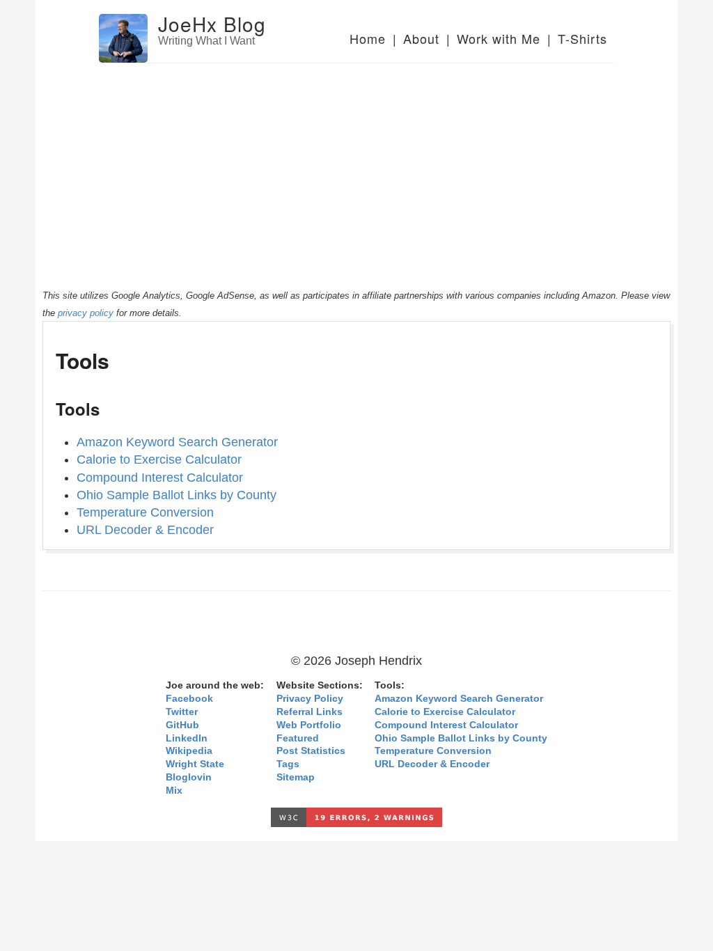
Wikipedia (189, 751)
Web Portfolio (308, 725)
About (421, 38)
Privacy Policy (309, 698)
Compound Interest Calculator (160, 478)
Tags (287, 764)
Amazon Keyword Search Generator (177, 442)
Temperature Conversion (145, 512)
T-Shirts (582, 38)
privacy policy (85, 313)
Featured (297, 738)
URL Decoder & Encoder (145, 530)
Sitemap (295, 777)
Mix (174, 790)
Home (368, 38)
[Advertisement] (356, 167)
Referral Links (309, 712)
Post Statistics (310, 751)
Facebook (189, 698)
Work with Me (498, 38)
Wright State (195, 764)
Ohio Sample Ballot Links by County (176, 495)
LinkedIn (186, 738)
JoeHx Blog (212, 24)
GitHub (182, 725)
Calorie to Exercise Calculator (159, 459)
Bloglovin (189, 777)
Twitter (182, 712)
